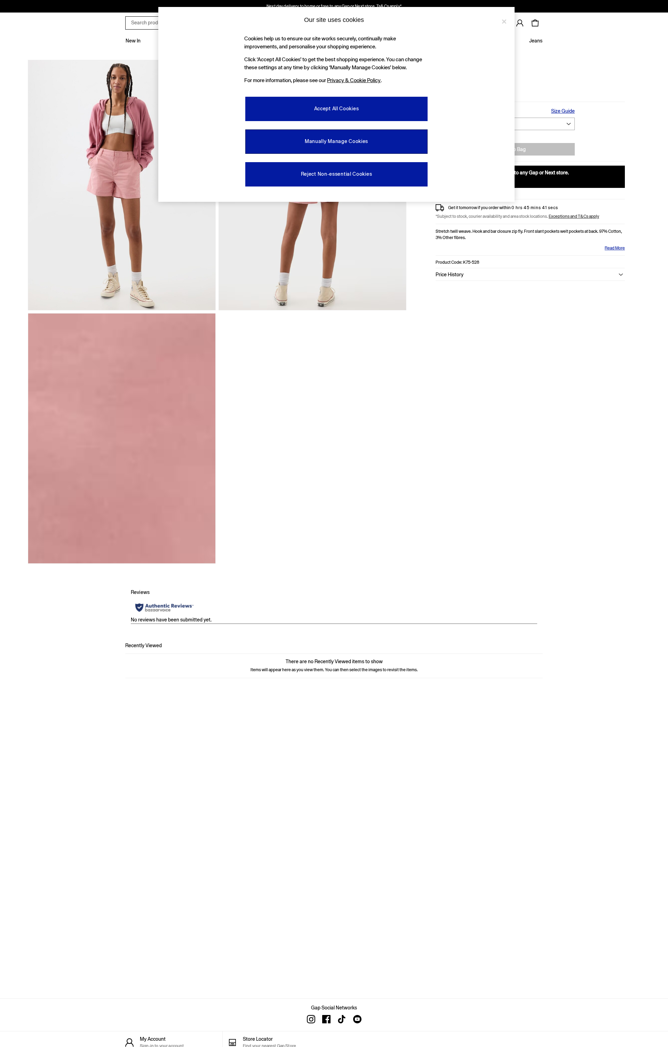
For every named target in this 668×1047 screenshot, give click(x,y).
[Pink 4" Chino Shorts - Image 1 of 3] (121, 185)
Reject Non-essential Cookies (336, 174)
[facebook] (326, 1019)
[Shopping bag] (535, 23)
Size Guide (563, 111)
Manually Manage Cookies (336, 141)
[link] (519, 23)
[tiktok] (341, 1019)
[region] (336, 104)
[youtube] (357, 1019)
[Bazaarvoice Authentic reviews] (164, 607)
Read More (615, 248)
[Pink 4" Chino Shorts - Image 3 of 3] (121, 438)
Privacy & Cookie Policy (354, 80)
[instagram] (311, 1019)
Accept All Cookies (336, 108)
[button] (530, 274)
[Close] (504, 21)
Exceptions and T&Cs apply (574, 216)
